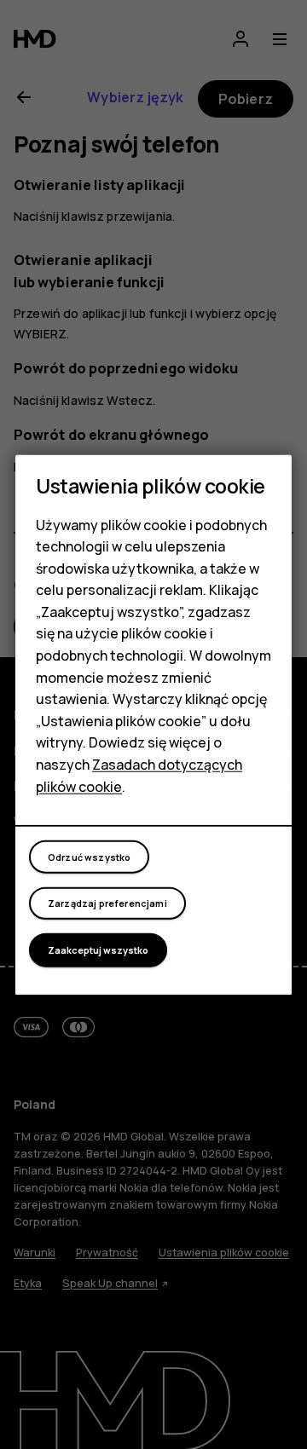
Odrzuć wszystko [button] (89, 856)
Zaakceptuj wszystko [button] (98, 950)
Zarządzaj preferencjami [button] (107, 903)
